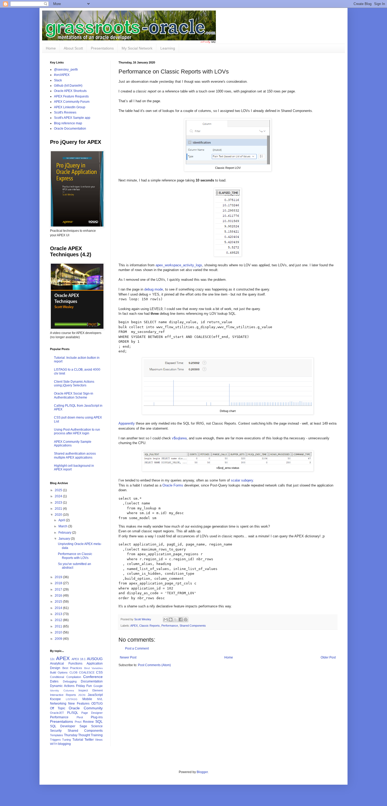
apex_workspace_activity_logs (179, 265)
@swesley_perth (66, 69)
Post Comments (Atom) (154, 665)
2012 (59, 620)
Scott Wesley (143, 619)
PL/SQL (72, 713)
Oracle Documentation (70, 128)
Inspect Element (90, 690)
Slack (58, 80)
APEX (134, 625)
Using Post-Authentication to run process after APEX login (77, 431)
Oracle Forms (172, 485)
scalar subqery (242, 480)
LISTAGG (71, 699)
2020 (59, 515)
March (63, 526)
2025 (59, 490)
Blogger (202, 772)
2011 (59, 626)
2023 (59, 502)
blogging (64, 744)
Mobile (87, 699)
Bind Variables (93, 668)
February (65, 532)
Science (97, 726)
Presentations (102, 48)
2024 (59, 496)
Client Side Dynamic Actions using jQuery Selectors (74, 383)
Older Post (328, 657)
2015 (59, 601)
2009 (59, 639)
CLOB (73, 672)
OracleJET (57, 712)
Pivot (80, 717)
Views (99, 739)
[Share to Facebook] (180, 619)
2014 (59, 608)
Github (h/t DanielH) (68, 85)
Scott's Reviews (65, 112)
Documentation (92, 681)
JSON (81, 695)
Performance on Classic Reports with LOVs (75, 555)
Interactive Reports (63, 694)
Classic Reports (149, 625)
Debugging (70, 681)
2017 (59, 589)
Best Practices (72, 668)
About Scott (73, 48)
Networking (58, 703)
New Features (78, 703)
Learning (167, 48)
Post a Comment (137, 648)
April (62, 520)
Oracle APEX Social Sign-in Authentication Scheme (73, 395)
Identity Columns (62, 690)
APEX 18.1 (79, 659)
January (64, 538)
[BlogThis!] (170, 619)
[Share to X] (175, 619)
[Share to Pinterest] (185, 619)
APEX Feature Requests (71, 96)
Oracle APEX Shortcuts (70, 91)
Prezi (78, 721)
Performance (169, 625)
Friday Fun (84, 686)
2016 (59, 595)
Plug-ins (97, 717)
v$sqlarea (179, 438)
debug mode (153, 289)
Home (51, 48)
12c (52, 659)
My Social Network (137, 48)
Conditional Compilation (65, 677)
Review (88, 722)
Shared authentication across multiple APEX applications (75, 455)
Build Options (59, 672)
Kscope (55, 699)
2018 (59, 583)
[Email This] (165, 619)
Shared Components (193, 625)
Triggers (55, 739)
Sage (83, 726)
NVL (100, 699)
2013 (59, 614)
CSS (99, 672)
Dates (54, 681)
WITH (53, 743)
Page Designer (92, 712)
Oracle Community (86, 708)
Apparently (126, 423)
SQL (99, 721)
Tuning (66, 739)
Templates (56, 735)
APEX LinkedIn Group (69, 107)
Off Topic (57, 708)
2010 (59, 632)
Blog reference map (68, 123)
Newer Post (128, 657)
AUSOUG (95, 659)
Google (98, 685)
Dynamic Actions (62, 686)
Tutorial (77, 739)
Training (97, 735)
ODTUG (97, 703)
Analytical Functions (66, 663)
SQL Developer (62, 726)
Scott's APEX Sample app (72, 118)
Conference (93, 677)
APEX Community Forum (72, 102)
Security (56, 731)
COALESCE (87, 672)
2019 (59, 577)
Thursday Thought (77, 735)
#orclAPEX (62, 75)
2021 (59, 508)
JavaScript (95, 695)
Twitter (89, 739)
